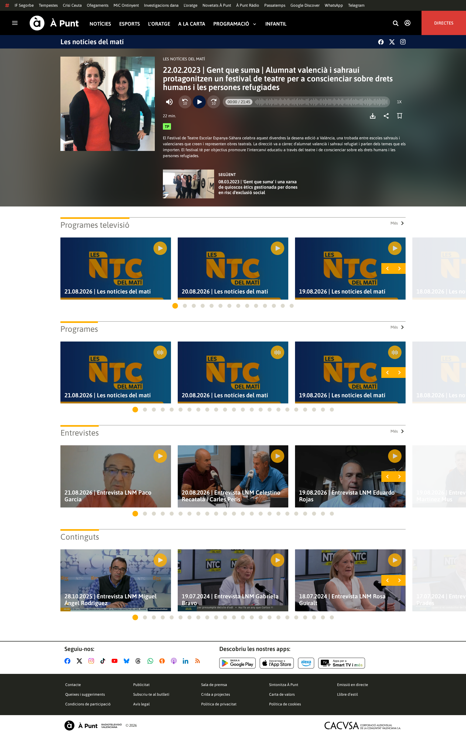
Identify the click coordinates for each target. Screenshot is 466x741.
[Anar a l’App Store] (277, 663)
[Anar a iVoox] (163, 661)
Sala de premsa (214, 685)
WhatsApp (334, 5)
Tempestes (48, 5)
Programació (231, 24)
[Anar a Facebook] (68, 661)
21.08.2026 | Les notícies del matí (107, 291)
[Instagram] (403, 41)
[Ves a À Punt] (54, 23)
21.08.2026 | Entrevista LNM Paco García (108, 496)
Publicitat (141, 685)
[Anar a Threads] (139, 661)
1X (399, 101)
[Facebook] (381, 42)
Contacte (73, 685)
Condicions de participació (88, 704)
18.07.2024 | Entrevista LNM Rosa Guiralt (342, 599)
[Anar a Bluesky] (128, 661)
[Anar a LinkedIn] (186, 661)
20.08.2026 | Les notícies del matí (225, 291)
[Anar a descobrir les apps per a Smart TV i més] (341, 663)
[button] (175, 306)
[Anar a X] (80, 661)
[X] (392, 41)
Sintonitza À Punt (283, 685)
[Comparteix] (387, 116)
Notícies (100, 24)
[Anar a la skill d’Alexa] (306, 663)
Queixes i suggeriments (85, 694)
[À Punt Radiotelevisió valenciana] (93, 725)
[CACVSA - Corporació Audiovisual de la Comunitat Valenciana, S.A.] (363, 725)
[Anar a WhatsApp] (151, 661)
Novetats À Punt (217, 5)
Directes (443, 22)
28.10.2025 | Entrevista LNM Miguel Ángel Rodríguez (110, 599)
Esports (129, 24)
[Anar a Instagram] (92, 661)
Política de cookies (285, 704)
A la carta (191, 24)
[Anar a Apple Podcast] (175, 661)
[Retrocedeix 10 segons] (185, 101)
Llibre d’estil (347, 694)
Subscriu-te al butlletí (151, 694)
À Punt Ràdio (247, 5)
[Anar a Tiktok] (104, 661)
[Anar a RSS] (198, 661)
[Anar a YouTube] (116, 661)
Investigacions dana (161, 5)
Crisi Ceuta (72, 5)
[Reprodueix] (199, 101)
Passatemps (274, 5)
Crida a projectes (215, 694)
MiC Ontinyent (126, 5)
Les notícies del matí (92, 42)
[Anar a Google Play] (237, 663)
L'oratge (190, 5)
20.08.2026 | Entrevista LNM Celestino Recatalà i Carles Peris (231, 496)
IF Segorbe (24, 5)
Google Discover (305, 5)
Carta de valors (282, 694)
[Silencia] (169, 101)
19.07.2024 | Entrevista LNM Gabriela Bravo (230, 599)
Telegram (356, 5)
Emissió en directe (352, 685)
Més (394, 223)
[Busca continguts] (395, 23)
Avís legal (141, 704)
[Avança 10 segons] (213, 101)
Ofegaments (97, 5)
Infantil (275, 24)
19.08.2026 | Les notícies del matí (342, 291)
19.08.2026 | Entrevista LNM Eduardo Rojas (347, 496)
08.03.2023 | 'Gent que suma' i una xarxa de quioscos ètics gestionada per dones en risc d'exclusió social (257, 187)
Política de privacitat (219, 704)
